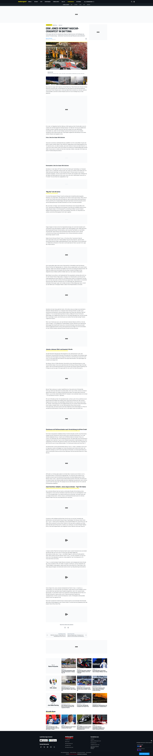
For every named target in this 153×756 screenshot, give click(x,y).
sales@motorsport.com (95, 744)
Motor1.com (67, 741)
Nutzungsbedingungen (65, 752)
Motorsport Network (73, 754)
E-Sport (75, 4)
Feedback (92, 738)
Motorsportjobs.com (69, 743)
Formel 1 (30, 1)
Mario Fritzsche (49, 38)
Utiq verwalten (88, 752)
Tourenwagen (70, 1)
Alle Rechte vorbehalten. (82, 754)
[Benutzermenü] (134, 1)
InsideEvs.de (67, 739)
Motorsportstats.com (69, 747)
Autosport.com (68, 745)
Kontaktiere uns (93, 742)
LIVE (71, 4)
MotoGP (36, 1)
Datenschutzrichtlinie (81, 752)
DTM (41, 1)
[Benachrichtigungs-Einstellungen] (68, 627)
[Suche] (132, 1)
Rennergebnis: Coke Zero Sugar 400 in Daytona (57, 165)
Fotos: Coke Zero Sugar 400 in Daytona (55, 137)
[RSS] (54, 747)
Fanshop (88, 4)
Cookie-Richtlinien (73, 752)
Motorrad (78, 1)
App (84, 4)
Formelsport (56, 1)
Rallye (63, 1)
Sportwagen (47, 1)
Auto (80, 4)
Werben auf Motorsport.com (96, 740)
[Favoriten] (86, 39)
